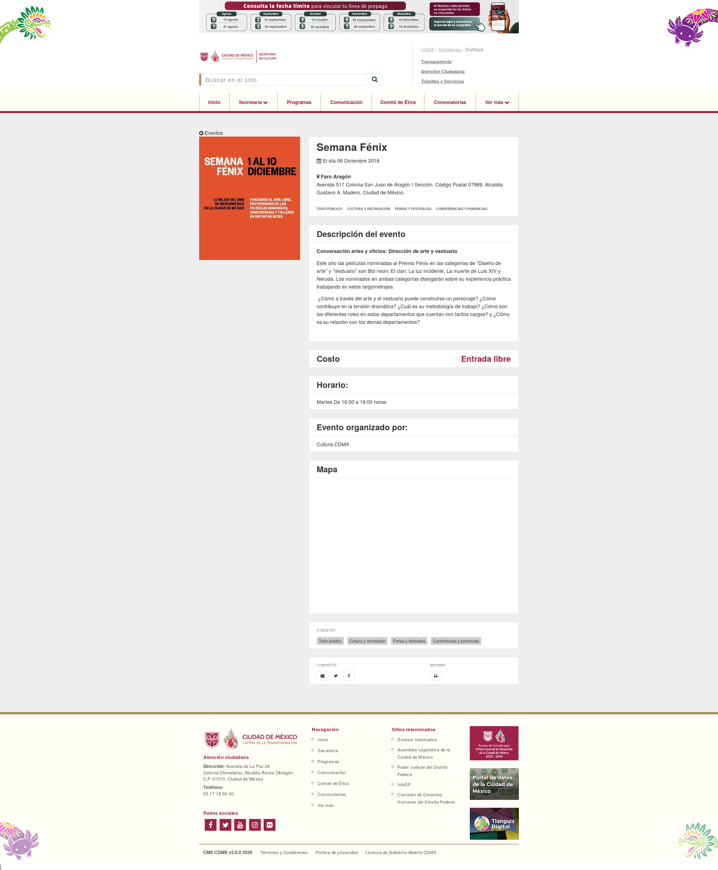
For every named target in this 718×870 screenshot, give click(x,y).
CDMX (427, 49)
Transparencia (436, 61)
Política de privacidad (337, 852)
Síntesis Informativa (417, 739)
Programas (299, 102)
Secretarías (450, 49)
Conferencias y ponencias (456, 641)
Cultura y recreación (367, 641)
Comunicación (346, 102)
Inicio (214, 102)
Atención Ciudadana (443, 71)
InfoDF (404, 784)
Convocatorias (450, 102)
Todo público (330, 641)
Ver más (495, 102)
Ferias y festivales (409, 641)
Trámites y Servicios (442, 81)
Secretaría (251, 102)
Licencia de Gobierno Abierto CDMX (401, 852)
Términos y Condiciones (284, 852)
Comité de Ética (398, 102)
